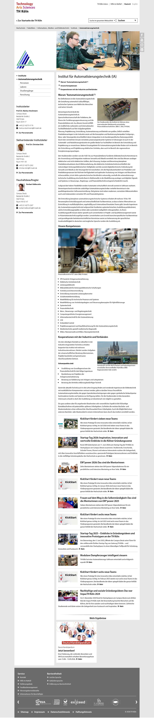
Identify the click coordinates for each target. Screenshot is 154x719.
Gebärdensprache (56, 680)
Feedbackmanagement (28, 687)
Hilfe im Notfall (116, 4)
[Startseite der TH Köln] (25, 7)
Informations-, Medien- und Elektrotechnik (53, 28)
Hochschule (20, 28)
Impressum (39, 711)
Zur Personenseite (26, 132)
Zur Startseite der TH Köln (30, 20)
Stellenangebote (26, 684)
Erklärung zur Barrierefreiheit (60, 684)
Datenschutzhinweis (60, 711)
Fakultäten (31, 28)
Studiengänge (26, 90)
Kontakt (23, 677)
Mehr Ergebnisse (98, 618)
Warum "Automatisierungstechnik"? (74, 82)
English (135, 4)
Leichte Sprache (55, 677)
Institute (74, 28)
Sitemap (24, 711)
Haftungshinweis (83, 711)
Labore (23, 86)
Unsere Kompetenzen (69, 85)
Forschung (25, 94)
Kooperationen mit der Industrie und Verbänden (79, 89)
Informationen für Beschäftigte (31, 694)
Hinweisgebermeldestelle (29, 690)
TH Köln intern (102, 4)
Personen (24, 82)
